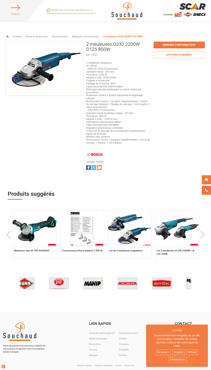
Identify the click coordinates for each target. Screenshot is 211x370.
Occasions (124, 344)
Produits (123, 338)
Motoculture (95, 344)
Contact (123, 355)
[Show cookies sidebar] (3, 366)
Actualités (124, 349)
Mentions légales (84, 365)
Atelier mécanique (98, 338)
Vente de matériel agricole (102, 333)
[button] (122, 36)
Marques (93, 355)
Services (93, 349)
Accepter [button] (179, 352)
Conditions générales (103, 365)
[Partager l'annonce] (99, 167)
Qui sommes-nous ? (128, 333)
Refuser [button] (192, 352)
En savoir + (163, 352)
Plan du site (129, 365)
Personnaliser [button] (177, 359)
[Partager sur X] (94, 167)
